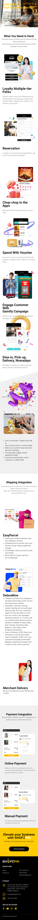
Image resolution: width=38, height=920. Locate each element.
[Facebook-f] (4, 909)
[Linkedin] (16, 909)
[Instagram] (12, 909)
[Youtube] (8, 909)
